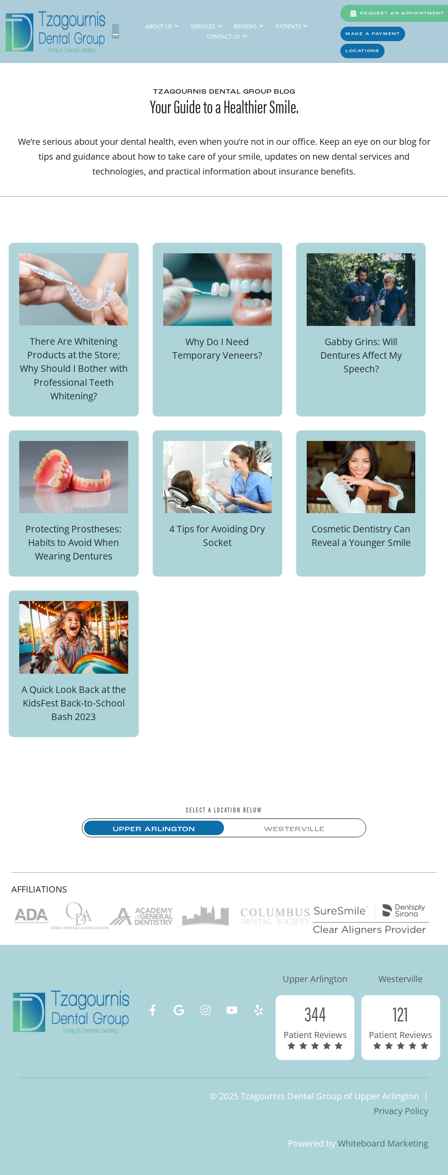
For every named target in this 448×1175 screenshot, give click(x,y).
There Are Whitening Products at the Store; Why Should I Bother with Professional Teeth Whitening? (74, 368)
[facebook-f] (152, 1010)
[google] (179, 1010)
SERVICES (203, 26)
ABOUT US (158, 26)
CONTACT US (223, 36)
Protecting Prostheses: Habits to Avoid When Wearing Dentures (73, 542)
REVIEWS (245, 26)
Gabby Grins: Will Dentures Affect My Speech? (361, 355)
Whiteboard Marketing (383, 1143)
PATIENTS (288, 26)
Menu (115, 34)
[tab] (154, 830)
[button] (372, 34)
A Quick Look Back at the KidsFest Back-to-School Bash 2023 (73, 703)
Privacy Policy (401, 1111)
